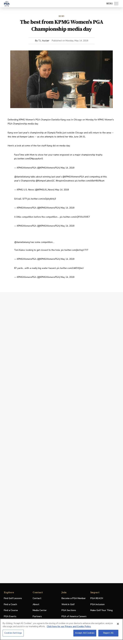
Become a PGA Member (74, 598)
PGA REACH (96, 598)
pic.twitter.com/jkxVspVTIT (74, 250)
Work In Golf (68, 604)
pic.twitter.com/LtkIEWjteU (70, 268)
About (36, 604)
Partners (37, 616)
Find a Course (11, 610)
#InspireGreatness (65, 180)
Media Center (40, 610)
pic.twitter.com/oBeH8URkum (89, 180)
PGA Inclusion (97, 604)
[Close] (117, 623)
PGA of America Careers (74, 616)
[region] (61, 629)
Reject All (108, 633)
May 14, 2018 (67, 167)
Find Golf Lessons (13, 598)
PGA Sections (69, 610)
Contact (37, 598)
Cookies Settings (13, 633)
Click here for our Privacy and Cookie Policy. (69, 626)
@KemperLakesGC (45, 180)
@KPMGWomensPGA (73, 176)
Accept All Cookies (84, 633)
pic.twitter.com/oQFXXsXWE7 (75, 216)
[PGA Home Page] (7, 4)
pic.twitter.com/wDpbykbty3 (42, 198)
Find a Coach (10, 604)
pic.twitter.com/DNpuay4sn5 (28, 158)
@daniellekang (22, 176)
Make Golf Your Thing (101, 610)
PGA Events (10, 616)
